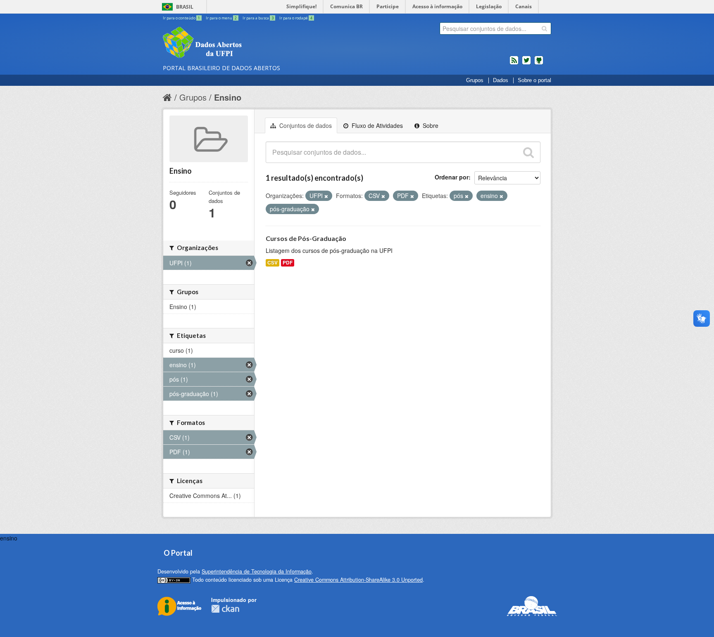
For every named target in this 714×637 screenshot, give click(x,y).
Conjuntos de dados (305, 125)
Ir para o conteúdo (181, 18)
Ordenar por (452, 177)
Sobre (429, 125)
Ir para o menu (221, 18)
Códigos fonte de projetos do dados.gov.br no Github (539, 63)
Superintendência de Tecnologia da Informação (257, 571)
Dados (500, 80)
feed (514, 63)
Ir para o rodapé (295, 18)
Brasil (184, 6)
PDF (288, 262)
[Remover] (326, 196)
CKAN (225, 608)
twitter (526, 63)
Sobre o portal (534, 80)
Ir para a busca (258, 18)
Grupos (474, 80)
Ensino (227, 97)
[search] (544, 28)
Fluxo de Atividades (376, 125)
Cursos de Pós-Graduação (306, 238)
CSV (272, 262)
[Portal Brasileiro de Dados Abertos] (251, 43)
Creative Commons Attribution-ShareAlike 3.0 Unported (358, 579)
